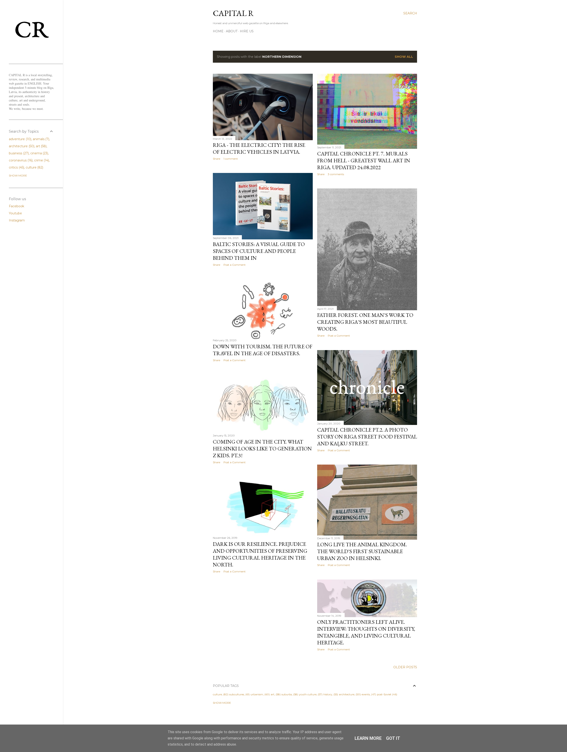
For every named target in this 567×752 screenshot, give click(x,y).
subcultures (236, 694)
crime (41, 160)
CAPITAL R (233, 13)
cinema (38, 153)
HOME (218, 31)
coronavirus (20, 160)
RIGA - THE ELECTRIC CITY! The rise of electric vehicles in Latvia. (259, 148)
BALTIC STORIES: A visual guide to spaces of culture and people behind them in (259, 251)
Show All (404, 57)
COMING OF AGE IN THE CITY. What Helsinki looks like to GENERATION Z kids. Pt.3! (262, 448)
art (272, 694)
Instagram (17, 220)
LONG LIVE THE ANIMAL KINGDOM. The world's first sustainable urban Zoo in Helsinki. (362, 551)
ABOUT (231, 31)
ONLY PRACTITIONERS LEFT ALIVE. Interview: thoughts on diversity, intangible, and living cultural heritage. (366, 632)
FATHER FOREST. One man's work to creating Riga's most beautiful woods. (365, 322)
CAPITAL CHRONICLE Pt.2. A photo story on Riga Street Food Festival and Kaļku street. (367, 436)
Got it (393, 738)
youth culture (308, 694)
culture (217, 694)
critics (16, 167)
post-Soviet (384, 694)
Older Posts (405, 667)
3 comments (336, 174)
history (327, 694)
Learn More (368, 738)
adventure (19, 139)
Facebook (16, 206)
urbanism (256, 694)
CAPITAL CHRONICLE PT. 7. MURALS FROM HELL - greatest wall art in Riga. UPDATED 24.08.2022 (363, 160)
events (366, 694)
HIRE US (247, 31)
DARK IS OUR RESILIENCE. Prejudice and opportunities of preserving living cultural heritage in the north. (260, 554)
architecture (346, 694)
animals (41, 139)
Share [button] (216, 158)
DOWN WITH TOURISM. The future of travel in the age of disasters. (262, 350)
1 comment (230, 158)
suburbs (287, 694)
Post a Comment (234, 264)
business (18, 153)
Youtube (15, 213)
